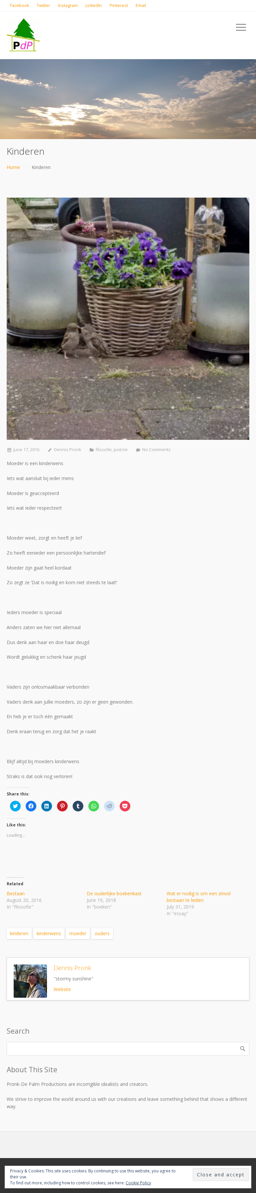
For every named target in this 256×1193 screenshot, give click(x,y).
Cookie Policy (138, 1183)
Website (62, 989)
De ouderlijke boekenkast (114, 893)
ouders (102, 933)
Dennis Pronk (67, 449)
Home (13, 167)
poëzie (121, 449)
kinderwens (49, 933)
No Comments (156, 449)
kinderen (19, 933)
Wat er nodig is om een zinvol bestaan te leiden (199, 896)
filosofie (104, 449)
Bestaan (16, 893)
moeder (77, 933)
